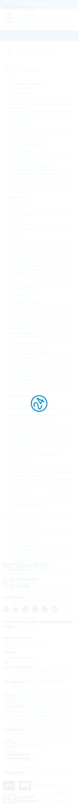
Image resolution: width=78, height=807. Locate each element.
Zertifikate (9, 747)
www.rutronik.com (17, 638)
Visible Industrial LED (27, 505)
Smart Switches (22, 152)
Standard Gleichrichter (27, 365)
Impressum (10, 750)
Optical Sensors (22, 553)
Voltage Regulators (25, 188)
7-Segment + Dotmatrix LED (31, 476)
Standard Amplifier (24, 159)
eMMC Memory (22, 229)
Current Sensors (23, 524)
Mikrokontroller (21, 251)
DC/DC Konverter (24, 115)
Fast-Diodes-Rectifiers (27, 350)
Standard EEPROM (25, 295)
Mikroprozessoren (24, 258)
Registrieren (14, 715)
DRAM (16, 222)
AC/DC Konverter (23, 100)
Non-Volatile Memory (26, 266)
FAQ (6, 691)
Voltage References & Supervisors (36, 181)
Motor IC (17, 137)
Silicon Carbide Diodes (28, 380)
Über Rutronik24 (14, 706)
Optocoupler (20, 461)
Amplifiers (18, 108)
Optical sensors (22, 432)
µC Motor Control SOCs (28, 324)
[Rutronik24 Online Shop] (23, 8)
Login (10, 710)
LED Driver (19, 490)
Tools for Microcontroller (28, 317)
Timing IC (18, 310)
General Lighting (23, 446)
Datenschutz (11, 743)
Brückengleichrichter (26, 343)
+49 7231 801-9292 (16, 667)
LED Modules (21, 483)
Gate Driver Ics (21, 122)
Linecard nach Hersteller (37, 50)
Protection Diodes (24, 358)
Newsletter (10, 703)
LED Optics (19, 468)
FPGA (15, 236)
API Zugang (11, 695)
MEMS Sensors (22, 546)
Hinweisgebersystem (16, 754)
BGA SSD (18, 207)
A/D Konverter (21, 93)
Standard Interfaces (25, 302)
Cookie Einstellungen (17, 758)
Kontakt (8, 699)
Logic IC (17, 244)
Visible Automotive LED (28, 498)
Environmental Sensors (28, 531)
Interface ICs (20, 130)
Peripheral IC (20, 273)
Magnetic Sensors (24, 538)
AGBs (7, 739)
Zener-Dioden (21, 387)
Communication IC (24, 214)
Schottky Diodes (23, 372)
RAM (14, 280)
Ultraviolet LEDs (23, 439)
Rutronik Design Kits (26, 288)
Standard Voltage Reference (31, 166)
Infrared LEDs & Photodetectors (34, 454)
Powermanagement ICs (28, 144)
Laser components (24, 424)
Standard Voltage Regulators (32, 174)
